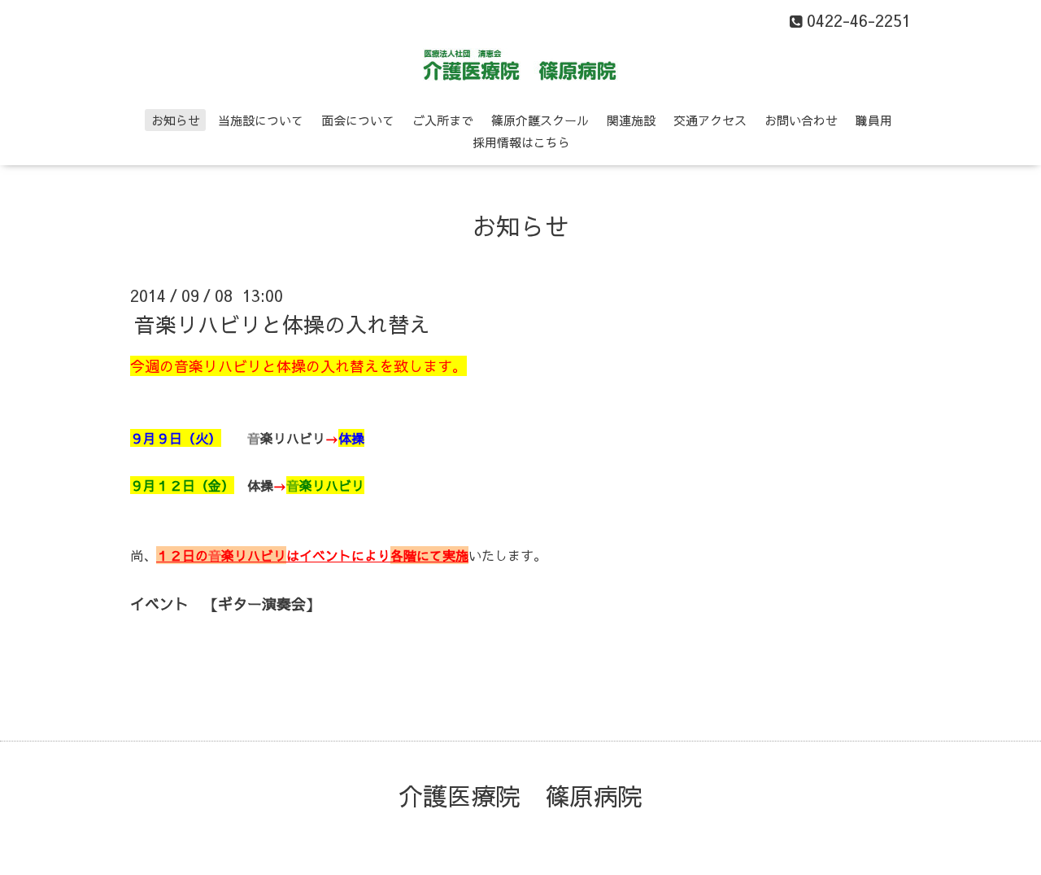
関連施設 (631, 120)
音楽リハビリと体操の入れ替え (282, 324)
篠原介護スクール (540, 120)
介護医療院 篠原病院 (520, 795)
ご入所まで (442, 120)
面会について (357, 120)
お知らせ (175, 120)
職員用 (874, 120)
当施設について (260, 120)
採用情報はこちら (521, 142)
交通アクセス (710, 120)
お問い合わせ (801, 120)
